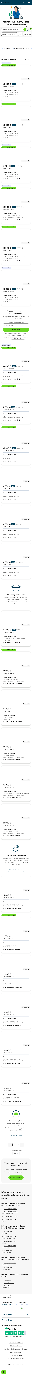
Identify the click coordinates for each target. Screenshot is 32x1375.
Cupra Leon (7, 1280)
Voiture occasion (15, 1296)
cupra (23, 1296)
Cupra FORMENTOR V (10, 1209)
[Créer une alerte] (3, 1372)
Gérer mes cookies (16, 1352)
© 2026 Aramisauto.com (16, 1365)
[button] (15, 34)
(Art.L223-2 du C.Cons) (18, 339)
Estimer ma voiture (16, 1135)
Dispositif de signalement (16, 1358)
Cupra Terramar (9, 1283)
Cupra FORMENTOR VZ (11, 1216)
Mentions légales (16, 1346)
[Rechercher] (24, 29)
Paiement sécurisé (16, 1355)
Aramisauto (4, 1296)
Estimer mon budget (16, 870)
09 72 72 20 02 (8, 1305)
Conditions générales (16, 1343)
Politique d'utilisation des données (16, 1349)
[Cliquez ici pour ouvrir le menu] (29, 2)
